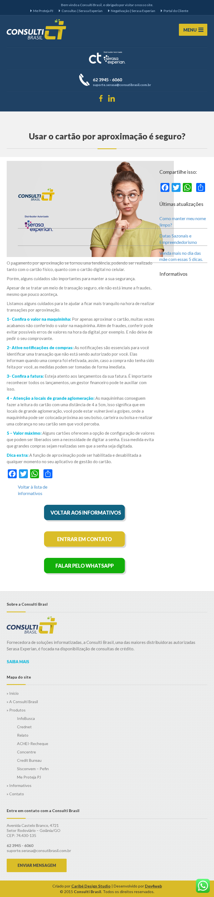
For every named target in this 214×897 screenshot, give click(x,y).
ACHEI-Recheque (32, 743)
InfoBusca (26, 718)
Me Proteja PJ (43, 11)
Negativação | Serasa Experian (133, 11)
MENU (190, 29)
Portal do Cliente (176, 11)
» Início (13, 693)
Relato (22, 735)
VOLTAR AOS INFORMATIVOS (85, 513)
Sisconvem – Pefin (33, 768)
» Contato (15, 793)
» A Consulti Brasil (22, 701)
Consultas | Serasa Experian (82, 11)
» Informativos (19, 785)
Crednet (24, 726)
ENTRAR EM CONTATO (84, 539)
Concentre (26, 752)
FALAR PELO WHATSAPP (84, 566)
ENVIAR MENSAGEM (37, 865)
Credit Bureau (29, 760)
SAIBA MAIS (18, 661)
